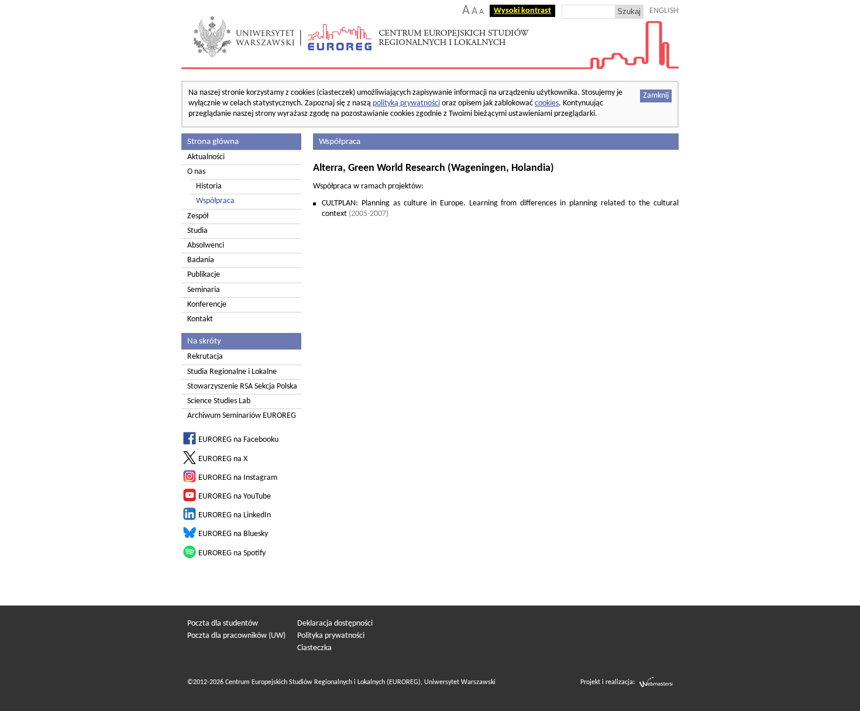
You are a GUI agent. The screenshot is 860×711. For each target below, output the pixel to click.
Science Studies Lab (218, 401)
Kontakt (200, 319)
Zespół (197, 216)
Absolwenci (205, 245)
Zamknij (656, 95)
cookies (547, 103)
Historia (209, 186)
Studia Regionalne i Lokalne (232, 371)
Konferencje (206, 304)
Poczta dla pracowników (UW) (236, 635)
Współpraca (215, 201)
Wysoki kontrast (522, 10)
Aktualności (206, 157)
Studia (197, 230)
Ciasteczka (314, 648)
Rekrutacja (205, 356)
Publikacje (203, 274)
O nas (196, 171)
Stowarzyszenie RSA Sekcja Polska (242, 386)
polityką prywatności (406, 103)
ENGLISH (664, 10)
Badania (200, 260)
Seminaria (203, 290)
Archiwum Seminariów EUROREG (241, 415)
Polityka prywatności (330, 635)
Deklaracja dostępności (335, 623)
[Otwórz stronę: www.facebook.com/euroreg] (189, 442)
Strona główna (213, 141)
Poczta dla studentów (222, 623)
